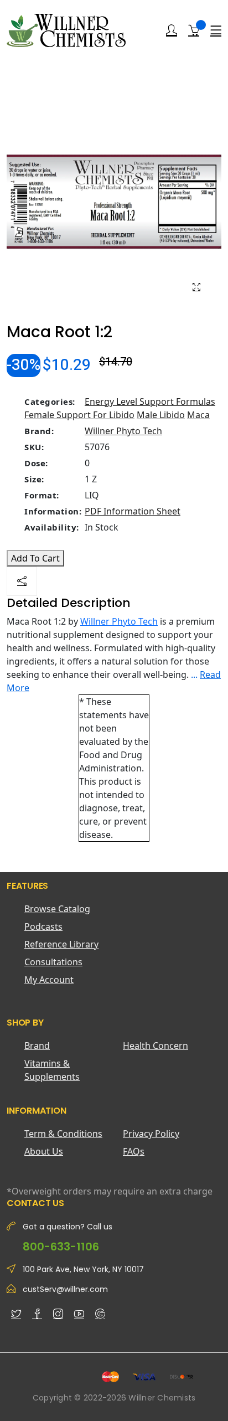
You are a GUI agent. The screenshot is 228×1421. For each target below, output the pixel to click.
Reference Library (61, 944)
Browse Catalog (57, 909)
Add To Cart (35, 558)
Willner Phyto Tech (123, 431)
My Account (49, 980)
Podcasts (43, 926)
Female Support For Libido (79, 415)
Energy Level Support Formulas (150, 401)
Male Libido (161, 415)
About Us (43, 1151)
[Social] (22, 581)
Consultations (53, 962)
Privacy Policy (151, 1133)
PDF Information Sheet (132, 511)
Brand (37, 1045)
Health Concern (155, 1045)
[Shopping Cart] (193, 29)
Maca (198, 415)
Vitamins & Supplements (52, 1070)
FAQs (133, 1151)
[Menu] (215, 30)
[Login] (171, 30)
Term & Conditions (63, 1133)
